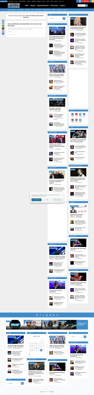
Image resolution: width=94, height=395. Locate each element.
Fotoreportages (20, 9)
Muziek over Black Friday (80, 157)
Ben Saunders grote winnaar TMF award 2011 (14, 327)
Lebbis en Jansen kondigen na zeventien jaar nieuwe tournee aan (38, 380)
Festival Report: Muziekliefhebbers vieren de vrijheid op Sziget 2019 (59, 124)
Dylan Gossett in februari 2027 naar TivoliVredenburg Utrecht (80, 40)
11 (32, 345)
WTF (32, 9)
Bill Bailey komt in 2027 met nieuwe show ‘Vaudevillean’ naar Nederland (36, 373)
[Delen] (3, 33)
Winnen (53, 9)
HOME (27, 5)
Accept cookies (36, 199)
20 (36, 347)
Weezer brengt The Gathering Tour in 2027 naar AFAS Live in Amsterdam (59, 45)
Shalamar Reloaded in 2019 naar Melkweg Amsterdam (49, 327)
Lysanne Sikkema (58, 126)
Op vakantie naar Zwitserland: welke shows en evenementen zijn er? (17, 371)
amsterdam (11, 1)
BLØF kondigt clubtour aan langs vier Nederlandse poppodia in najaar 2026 (57, 38)
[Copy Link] (3, 23)
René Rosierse (57, 111)
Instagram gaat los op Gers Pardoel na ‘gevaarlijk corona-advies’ (59, 87)
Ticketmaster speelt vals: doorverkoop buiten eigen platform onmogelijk (80, 193)
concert (16, 1)
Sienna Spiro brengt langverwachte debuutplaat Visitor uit (80, 256)
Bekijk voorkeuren (57, 199)
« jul (29, 354)
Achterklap (27, 9)
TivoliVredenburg (22, 1)
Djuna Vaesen (57, 77)
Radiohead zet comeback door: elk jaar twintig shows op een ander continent (59, 189)
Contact (52, 391)
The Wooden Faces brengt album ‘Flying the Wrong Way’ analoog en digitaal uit (80, 222)
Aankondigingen (53, 28)
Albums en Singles (74, 206)
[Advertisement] (57, 222)
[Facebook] (3, 20)
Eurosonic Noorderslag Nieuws (56, 99)
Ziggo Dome (33, 1)
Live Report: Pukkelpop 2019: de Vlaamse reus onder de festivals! (58, 115)
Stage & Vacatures (47, 9)
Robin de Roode (58, 89)
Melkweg (39, 1)
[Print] (3, 31)
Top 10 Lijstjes (38, 9)
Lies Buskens (62, 325)
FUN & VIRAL (54, 5)
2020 (60, 1)
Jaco (25, 325)
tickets (43, 1)
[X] (3, 28)
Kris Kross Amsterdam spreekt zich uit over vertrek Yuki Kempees (56, 182)
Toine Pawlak (57, 149)
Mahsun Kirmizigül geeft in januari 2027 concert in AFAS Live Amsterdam (80, 62)
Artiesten (65, 9)
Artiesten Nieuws (58, 47)
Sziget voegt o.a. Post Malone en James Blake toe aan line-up (67, 327)
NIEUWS (32, 5)
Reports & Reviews (11, 9)
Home (42, 391)
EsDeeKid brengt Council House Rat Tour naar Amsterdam (80, 55)
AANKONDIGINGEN (43, 5)
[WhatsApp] (3, 26)
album (51, 1)
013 (62, 1)
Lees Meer (9, 31)
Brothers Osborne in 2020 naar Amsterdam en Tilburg (31, 327)
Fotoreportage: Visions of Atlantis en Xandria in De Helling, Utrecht (57, 146)
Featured (51, 282)
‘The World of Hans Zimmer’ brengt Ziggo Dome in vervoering (59, 159)
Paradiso (28, 1)
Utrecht (47, 1)
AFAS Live (56, 1)
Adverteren (59, 9)
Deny (47, 199)
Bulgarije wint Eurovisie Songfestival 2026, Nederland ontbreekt (58, 264)
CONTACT (62, 5)
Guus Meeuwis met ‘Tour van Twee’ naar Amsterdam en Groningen (80, 187)
